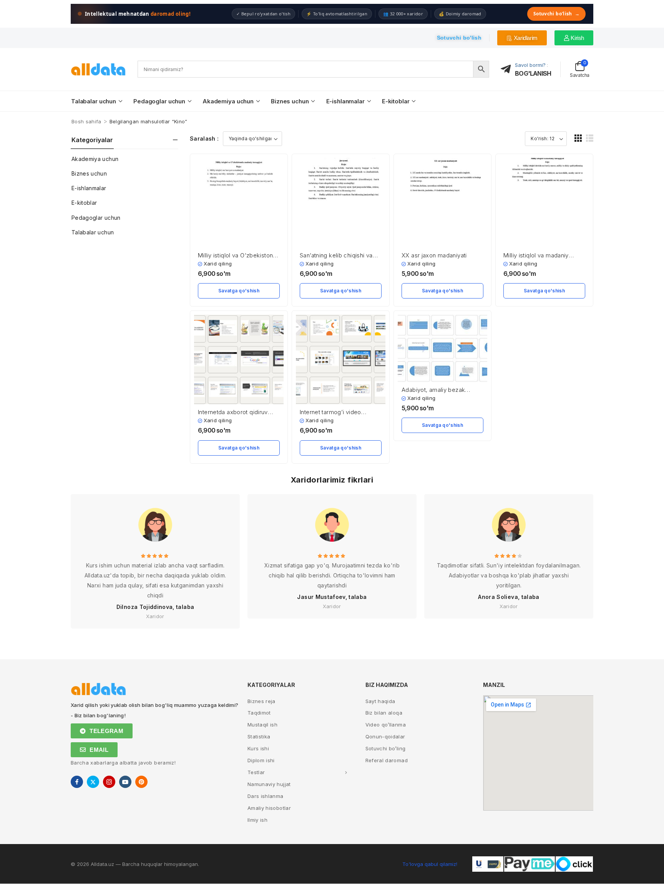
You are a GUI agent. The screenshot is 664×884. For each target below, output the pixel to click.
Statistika (259, 736)
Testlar (256, 772)
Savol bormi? (530, 65)
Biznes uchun (290, 101)
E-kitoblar (396, 101)
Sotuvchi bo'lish (556, 13)
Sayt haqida (380, 701)
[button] (578, 138)
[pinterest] (141, 782)
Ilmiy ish (257, 820)
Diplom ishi (261, 760)
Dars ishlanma (265, 796)
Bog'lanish (533, 73)
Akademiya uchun (228, 101)
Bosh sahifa (86, 121)
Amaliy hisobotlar (269, 808)
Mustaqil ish (262, 724)
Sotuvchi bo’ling (385, 748)
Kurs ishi (258, 748)
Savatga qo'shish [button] (238, 291)
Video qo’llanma (385, 724)
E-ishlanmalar (345, 101)
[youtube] (125, 782)
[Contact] (508, 69)
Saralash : (204, 138)
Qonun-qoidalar (385, 736)
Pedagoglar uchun (159, 101)
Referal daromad (386, 760)
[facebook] (77, 782)
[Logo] (98, 69)
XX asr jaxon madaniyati (434, 255)
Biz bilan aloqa (383, 713)
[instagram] (109, 782)
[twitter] (93, 782)
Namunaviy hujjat (269, 784)
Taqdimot (259, 713)
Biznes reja (261, 701)
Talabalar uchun (93, 101)
